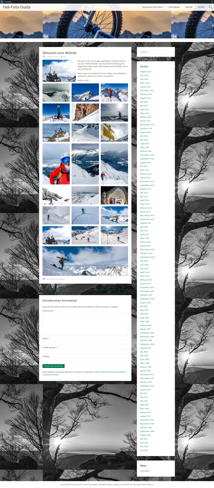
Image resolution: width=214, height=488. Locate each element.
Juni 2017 (144, 397)
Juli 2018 (143, 352)
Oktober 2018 (146, 340)
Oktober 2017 (146, 382)
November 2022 (147, 181)
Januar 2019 (145, 329)
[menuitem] (2, 2)
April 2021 (144, 234)
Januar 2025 (145, 121)
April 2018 (144, 359)
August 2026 (145, 71)
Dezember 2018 (147, 333)
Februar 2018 (145, 367)
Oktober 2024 (146, 128)
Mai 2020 (144, 268)
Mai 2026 (144, 79)
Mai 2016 (144, 446)
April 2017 (144, 405)
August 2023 (145, 162)
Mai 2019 (144, 314)
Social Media (174, 7)
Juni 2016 (144, 443)
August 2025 (145, 98)
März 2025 (144, 113)
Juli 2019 (143, 306)
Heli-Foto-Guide (17, 7)
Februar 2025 (145, 117)
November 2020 (147, 249)
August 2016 (145, 435)
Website (45, 356)
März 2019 (144, 321)
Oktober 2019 (146, 295)
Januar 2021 (145, 246)
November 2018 (147, 337)
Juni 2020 (144, 265)
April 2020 (144, 272)
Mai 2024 (144, 140)
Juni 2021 (144, 227)
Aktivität (188, 7)
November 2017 (147, 378)
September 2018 (147, 344)
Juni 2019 (144, 310)
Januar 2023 (145, 178)
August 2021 (145, 223)
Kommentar (48, 311)
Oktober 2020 (146, 253)
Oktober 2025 (146, 94)
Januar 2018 (145, 371)
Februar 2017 (145, 412)
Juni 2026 (144, 75)
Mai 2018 (144, 355)
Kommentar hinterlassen (55, 279)
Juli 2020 (144, 261)
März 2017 (144, 408)
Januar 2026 (145, 87)
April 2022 (144, 200)
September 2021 (147, 219)
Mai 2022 (144, 196)
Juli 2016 (143, 439)
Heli (64, 57)
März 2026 (145, 83)
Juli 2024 (144, 136)
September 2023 (147, 159)
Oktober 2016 (146, 427)
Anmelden (144, 471)
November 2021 (147, 215)
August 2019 (145, 302)
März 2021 (144, 238)
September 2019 (147, 299)
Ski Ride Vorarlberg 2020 (51, 289)
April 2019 (144, 318)
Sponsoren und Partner (152, 7)
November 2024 (147, 125)
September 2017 (147, 386)
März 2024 (144, 147)
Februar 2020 (146, 280)
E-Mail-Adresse (49, 347)
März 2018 (144, 363)
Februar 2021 (145, 242)
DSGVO (201, 7)
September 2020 (147, 257)
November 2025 (147, 90)
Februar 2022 (146, 208)
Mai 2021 (144, 231)
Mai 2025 (144, 106)
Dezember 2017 (147, 374)
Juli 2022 (144, 193)
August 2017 (145, 390)
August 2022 (145, 189)
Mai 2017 (144, 401)
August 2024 (145, 132)
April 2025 (144, 109)
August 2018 (145, 348)
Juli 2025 (144, 102)
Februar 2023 (145, 174)
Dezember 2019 (147, 287)
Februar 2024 (146, 151)
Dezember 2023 (147, 155)
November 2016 (147, 424)
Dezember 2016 (147, 420)
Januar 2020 (145, 284)
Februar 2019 (145, 325)
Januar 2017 (145, 416)
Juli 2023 (144, 166)
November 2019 (147, 291)
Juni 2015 (144, 450)
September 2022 (147, 185)
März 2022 (145, 204)
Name (45, 338)
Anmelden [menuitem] (8, 2)
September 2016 (147, 431)
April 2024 (144, 143)
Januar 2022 (145, 212)
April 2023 (144, 170)
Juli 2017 (143, 393)
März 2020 (145, 276)
